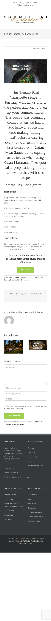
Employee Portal (34, 521)
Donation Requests (35, 512)
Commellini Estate (12, 277)
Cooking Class (38, 277)
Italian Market (9, 515)
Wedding (31, 448)
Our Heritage (32, 495)
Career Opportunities (35, 517)
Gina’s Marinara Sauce (30, 255)
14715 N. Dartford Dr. (28, 541)
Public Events (9, 510)
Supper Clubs (9, 499)
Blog (29, 499)
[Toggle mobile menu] (46, 24)
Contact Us (31, 508)
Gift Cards (7, 519)
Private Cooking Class (35, 466)
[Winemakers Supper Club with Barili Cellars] (38, 341)
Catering (31, 461)
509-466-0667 (15, 473)
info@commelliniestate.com (25, 5)
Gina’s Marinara (16, 162)
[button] (6, 347)
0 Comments (23, 280)
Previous (36, 49)
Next (43, 49)
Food (16, 280)
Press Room (32, 503)
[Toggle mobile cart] (41, 24)
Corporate (31, 452)
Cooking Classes (10, 495)
